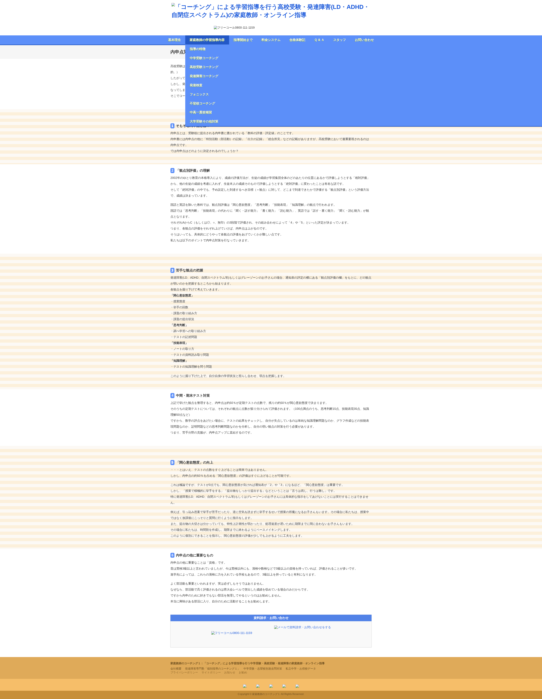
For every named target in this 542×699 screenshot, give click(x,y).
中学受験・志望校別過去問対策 (262, 668)
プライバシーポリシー (184, 672)
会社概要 (175, 668)
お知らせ (229, 672)
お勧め (243, 672)
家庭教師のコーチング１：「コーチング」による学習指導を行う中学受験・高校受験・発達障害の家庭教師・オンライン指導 (247, 663)
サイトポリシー (211, 672)
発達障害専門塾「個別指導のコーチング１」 (212, 668)
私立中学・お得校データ (301, 668)
